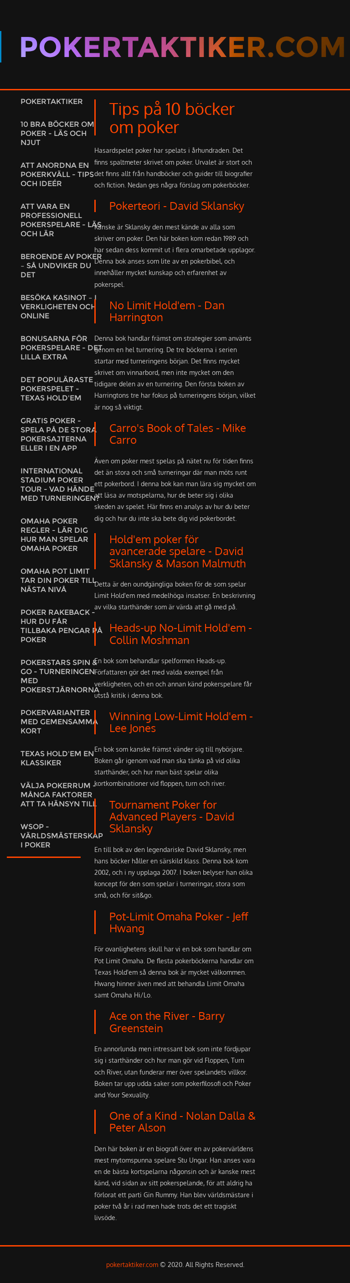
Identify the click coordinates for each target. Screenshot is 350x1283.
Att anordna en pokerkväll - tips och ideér (57, 174)
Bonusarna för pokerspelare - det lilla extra (62, 347)
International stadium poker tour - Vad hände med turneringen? (60, 485)
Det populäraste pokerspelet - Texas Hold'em (57, 388)
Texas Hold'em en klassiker (57, 758)
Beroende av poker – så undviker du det (61, 265)
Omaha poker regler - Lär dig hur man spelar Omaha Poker (54, 535)
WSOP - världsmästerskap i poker (62, 835)
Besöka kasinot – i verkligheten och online (59, 306)
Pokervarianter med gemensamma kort (59, 721)
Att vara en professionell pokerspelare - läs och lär (61, 220)
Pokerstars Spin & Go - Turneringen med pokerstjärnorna (60, 676)
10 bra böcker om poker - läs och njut (57, 133)
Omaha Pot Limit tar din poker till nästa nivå (58, 580)
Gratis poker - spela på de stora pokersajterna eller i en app (59, 434)
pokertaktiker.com (132, 1264)
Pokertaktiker (52, 101)
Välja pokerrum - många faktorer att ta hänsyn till (59, 794)
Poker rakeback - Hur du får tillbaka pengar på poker (62, 626)
